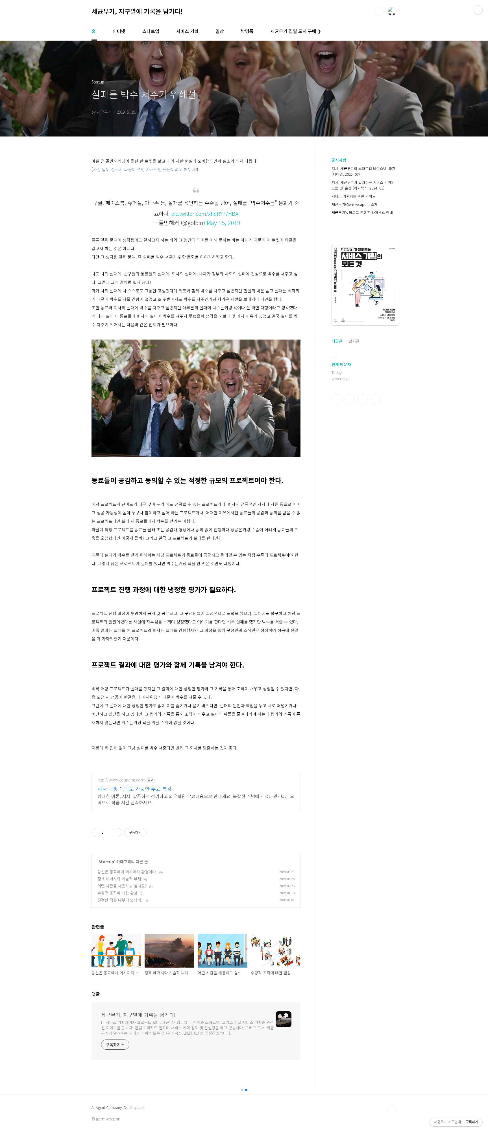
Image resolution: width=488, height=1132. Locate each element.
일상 (219, 31)
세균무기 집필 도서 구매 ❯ (296, 31)
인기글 (354, 341)
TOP (391, 1109)
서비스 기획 (187, 31)
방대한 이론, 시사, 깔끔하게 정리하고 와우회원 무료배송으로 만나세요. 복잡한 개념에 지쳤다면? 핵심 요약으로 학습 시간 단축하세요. (195, 799)
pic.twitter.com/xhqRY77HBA (204, 213)
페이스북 (337, 399)
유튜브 (376, 399)
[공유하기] (108, 832)
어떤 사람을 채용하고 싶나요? (122, 886)
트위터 (363, 399)
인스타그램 (350, 399)
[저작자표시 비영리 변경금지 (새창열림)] (154, 832)
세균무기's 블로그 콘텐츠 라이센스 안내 (362, 212)
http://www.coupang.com (120, 780)
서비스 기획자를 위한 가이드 (354, 196)
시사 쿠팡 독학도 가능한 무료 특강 (134, 788)
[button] (242, 1090)
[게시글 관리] (115, 832)
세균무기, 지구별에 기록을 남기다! (137, 11)
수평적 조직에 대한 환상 (117, 893)
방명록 (247, 31)
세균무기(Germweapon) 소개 (355, 204)
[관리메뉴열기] (478, 10)
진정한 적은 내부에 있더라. (119, 900)
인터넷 (119, 31)
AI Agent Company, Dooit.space (117, 1107)
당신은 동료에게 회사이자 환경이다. (127, 872)
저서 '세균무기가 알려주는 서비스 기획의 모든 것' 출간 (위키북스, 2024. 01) (363, 185)
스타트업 (150, 31)
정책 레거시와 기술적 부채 (119, 879)
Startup (106, 861)
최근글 (337, 341)
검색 (379, 11)
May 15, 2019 (223, 223)
